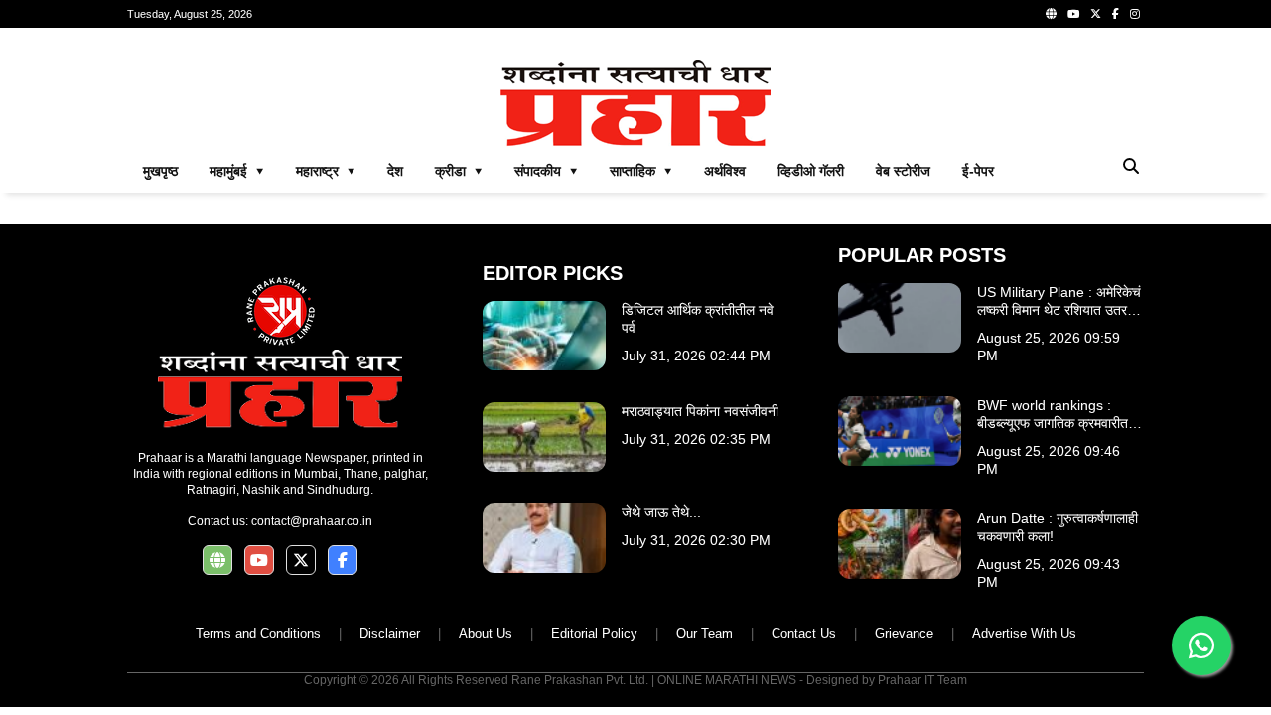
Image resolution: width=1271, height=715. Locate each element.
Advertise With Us (1024, 633)
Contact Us (804, 633)
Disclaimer (389, 633)
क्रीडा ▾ (459, 171)
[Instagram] (1135, 14)
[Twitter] (1095, 14)
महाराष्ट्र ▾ (325, 171)
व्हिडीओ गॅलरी (810, 171)
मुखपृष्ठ (160, 171)
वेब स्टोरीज (903, 171)
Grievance (904, 633)
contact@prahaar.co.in (311, 521)
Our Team (704, 633)
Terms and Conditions (258, 633)
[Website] (1051, 14)
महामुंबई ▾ (237, 171)
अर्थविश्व (725, 171)
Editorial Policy (594, 633)
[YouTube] (1073, 14)
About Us (485, 633)
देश (395, 171)
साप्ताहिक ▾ (641, 171)
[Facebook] (1115, 14)
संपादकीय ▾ (546, 171)
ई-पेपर (978, 171)
